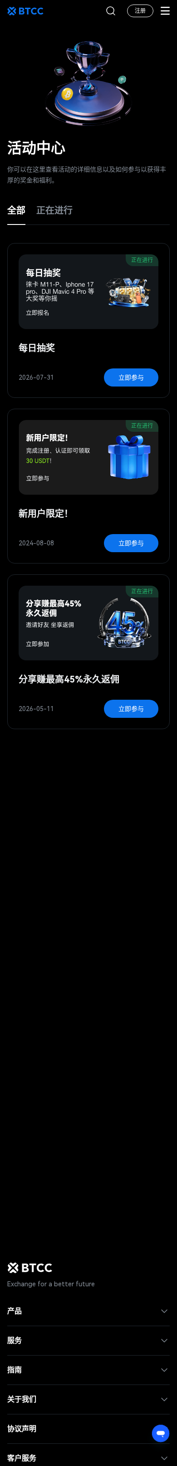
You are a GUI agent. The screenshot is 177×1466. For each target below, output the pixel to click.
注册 (140, 11)
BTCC (25, 10)
